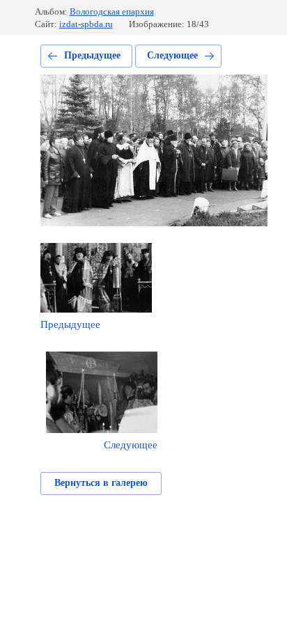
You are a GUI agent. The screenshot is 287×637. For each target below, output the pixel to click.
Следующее (172, 55)
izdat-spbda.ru (86, 24)
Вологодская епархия (112, 11)
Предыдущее (92, 55)
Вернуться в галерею (101, 483)
